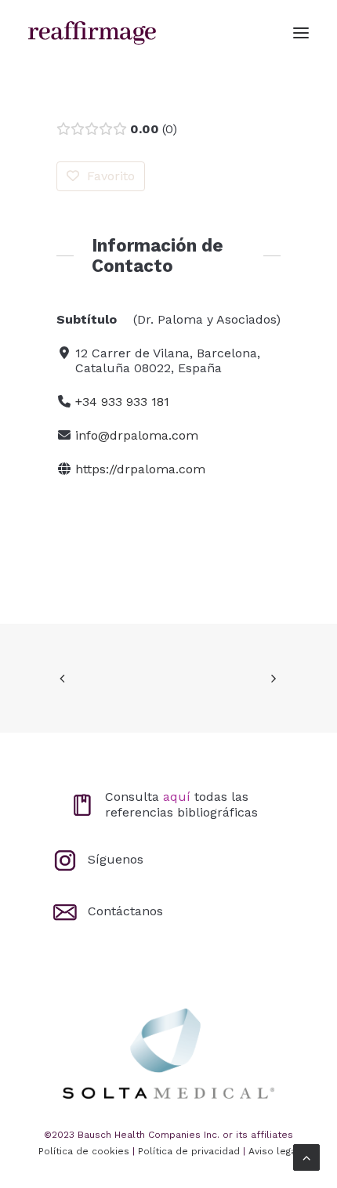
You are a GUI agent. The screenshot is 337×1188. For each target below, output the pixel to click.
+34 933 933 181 (122, 401)
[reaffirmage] (92, 33)
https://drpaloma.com (140, 469)
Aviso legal (273, 1151)
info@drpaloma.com (136, 435)
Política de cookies (83, 1151)
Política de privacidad (189, 1151)
